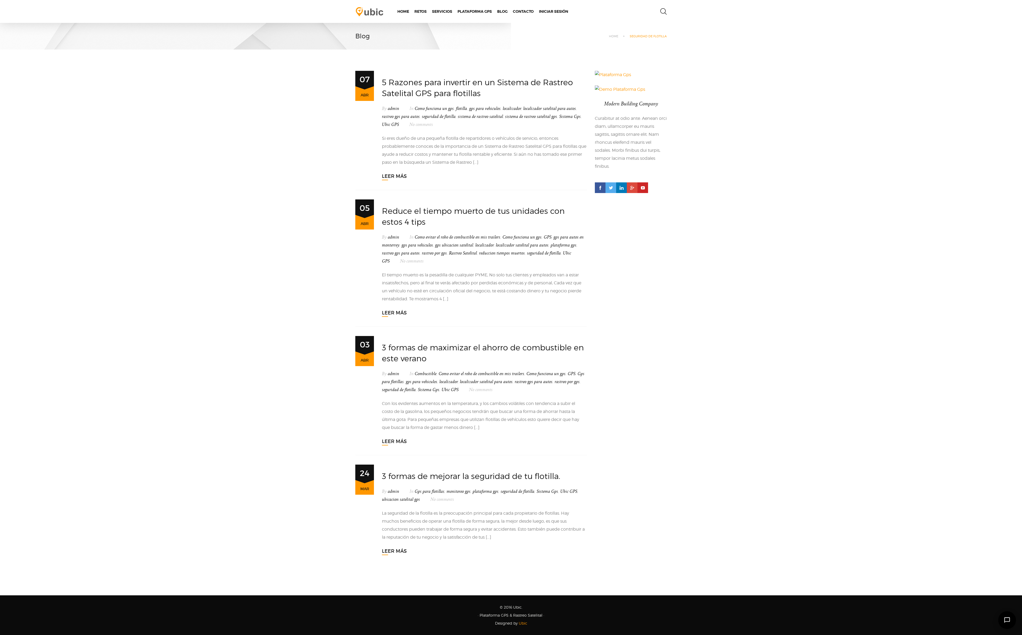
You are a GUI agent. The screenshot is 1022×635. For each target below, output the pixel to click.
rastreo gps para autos (401, 116)
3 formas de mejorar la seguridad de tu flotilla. (471, 476)
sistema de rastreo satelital (480, 116)
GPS (547, 237)
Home (613, 36)
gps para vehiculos (485, 108)
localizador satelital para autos (549, 108)
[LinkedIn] (621, 187)
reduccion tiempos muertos (502, 253)
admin (393, 108)
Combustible (425, 373)
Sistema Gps (570, 116)
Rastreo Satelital (463, 253)
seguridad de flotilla (439, 116)
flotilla (461, 108)
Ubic (523, 623)
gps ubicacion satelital (454, 245)
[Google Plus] (632, 187)
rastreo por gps (434, 253)
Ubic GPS (390, 124)
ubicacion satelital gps (401, 499)
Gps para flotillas (429, 491)
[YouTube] (642, 187)
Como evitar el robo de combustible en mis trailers (457, 237)
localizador (512, 108)
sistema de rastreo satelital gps (531, 116)
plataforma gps (563, 245)
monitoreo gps (459, 491)
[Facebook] (600, 187)
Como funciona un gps (434, 108)
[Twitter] (610, 187)
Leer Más (394, 176)
